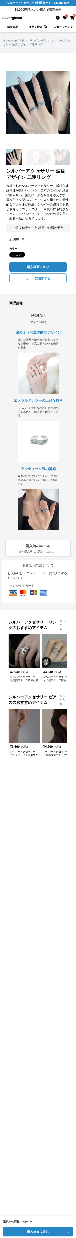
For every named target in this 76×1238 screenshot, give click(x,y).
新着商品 (12, 26)
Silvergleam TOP (13, 40)
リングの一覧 (38, 40)
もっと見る (62, 624)
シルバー (17, 254)
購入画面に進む (38, 267)
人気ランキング (63, 26)
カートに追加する (38, 278)
